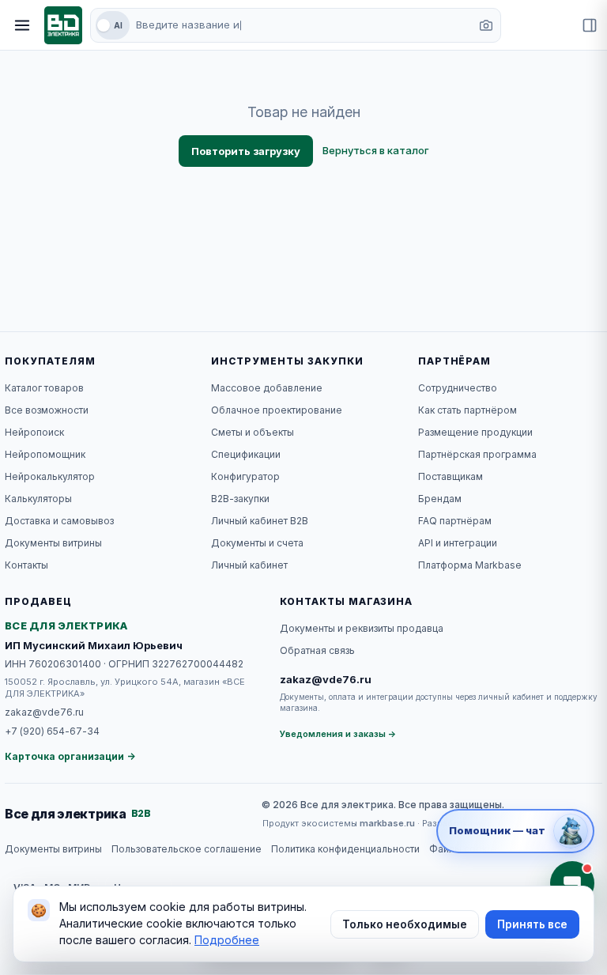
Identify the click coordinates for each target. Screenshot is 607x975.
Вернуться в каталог (375, 150)
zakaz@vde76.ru (44, 712)
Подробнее (226, 940)
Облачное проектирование (276, 410)
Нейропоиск (34, 432)
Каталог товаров (44, 388)
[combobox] (302, 25)
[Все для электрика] (63, 25)
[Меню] (22, 25)
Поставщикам (450, 476)
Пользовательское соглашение (186, 849)
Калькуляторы (38, 499)
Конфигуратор (245, 476)
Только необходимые (404, 924)
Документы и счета (257, 543)
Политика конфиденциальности (345, 849)
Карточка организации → (70, 756)
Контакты (26, 565)
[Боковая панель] (589, 25)
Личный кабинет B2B (259, 521)
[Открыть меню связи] (572, 883)
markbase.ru (387, 823)
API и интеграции (457, 543)
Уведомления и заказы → (338, 733)
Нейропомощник (45, 454)
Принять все (532, 924)
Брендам (440, 499)
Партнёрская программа (477, 454)
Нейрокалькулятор (50, 476)
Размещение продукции (475, 432)
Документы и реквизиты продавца (361, 628)
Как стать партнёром (467, 410)
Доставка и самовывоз (59, 521)
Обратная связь (317, 650)
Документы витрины (53, 543)
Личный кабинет (249, 565)
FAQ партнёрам (455, 521)
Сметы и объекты (252, 432)
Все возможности (47, 410)
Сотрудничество (457, 388)
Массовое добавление (266, 388)
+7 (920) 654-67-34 (52, 731)
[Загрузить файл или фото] (486, 25)
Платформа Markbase (470, 565)
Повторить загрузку (245, 151)
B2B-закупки (240, 499)
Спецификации (246, 454)
